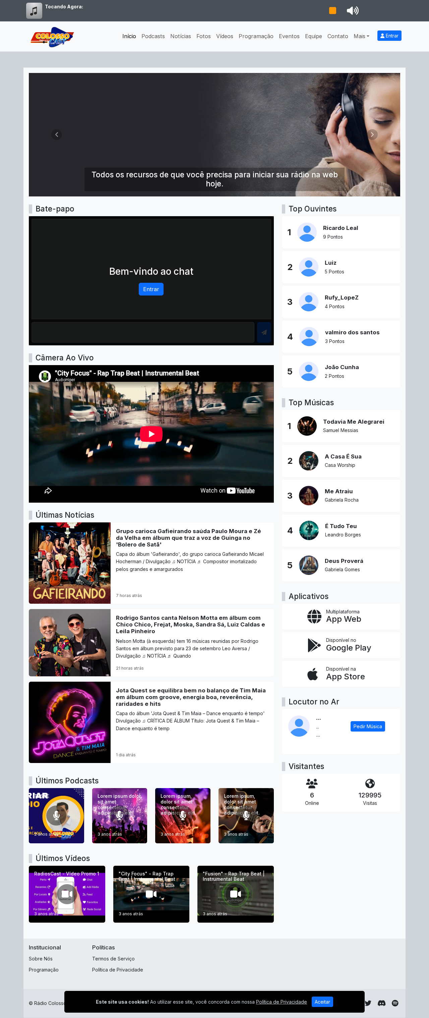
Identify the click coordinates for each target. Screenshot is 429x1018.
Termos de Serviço (113, 958)
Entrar (391, 35)
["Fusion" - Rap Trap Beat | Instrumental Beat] (235, 894)
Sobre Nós (41, 958)
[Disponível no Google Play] (341, 645)
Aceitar (322, 1002)
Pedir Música (368, 726)
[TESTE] (56, 815)
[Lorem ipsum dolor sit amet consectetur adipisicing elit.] (119, 815)
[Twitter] (368, 1003)
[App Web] (341, 617)
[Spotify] (395, 1003)
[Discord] (381, 1003)
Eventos (289, 36)
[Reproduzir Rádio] (332, 11)
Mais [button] (359, 36)
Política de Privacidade (117, 969)
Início (129, 36)
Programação (256, 36)
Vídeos (224, 36)
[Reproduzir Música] (307, 426)
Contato (337, 36)
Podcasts (153, 36)
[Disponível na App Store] (341, 674)
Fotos (203, 36)
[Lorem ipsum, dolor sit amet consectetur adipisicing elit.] (182, 815)
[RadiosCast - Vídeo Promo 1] (67, 894)
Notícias (180, 36)
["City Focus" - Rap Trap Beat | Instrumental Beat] (151, 894)
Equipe (313, 36)
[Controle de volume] (351, 11)
